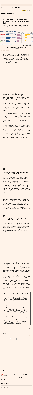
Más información (5, 339)
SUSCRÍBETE (24, 10)
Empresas (6, 335)
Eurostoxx (5, 387)
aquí (20, 339)
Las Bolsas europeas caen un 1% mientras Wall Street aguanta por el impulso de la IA (15, 377)
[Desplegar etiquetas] (30, 335)
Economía (10, 335)
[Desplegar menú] (1, 7)
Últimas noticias (4, 370)
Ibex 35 (2, 387)
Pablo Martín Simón (22, 47)
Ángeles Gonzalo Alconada (12, 47)
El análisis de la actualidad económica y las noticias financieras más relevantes (14, 328)
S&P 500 (8, 387)
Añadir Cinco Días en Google (28, 50)
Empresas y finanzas (7, 13)
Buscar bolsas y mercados (5, 383)
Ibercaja (4, 335)
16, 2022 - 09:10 (17, 48)
